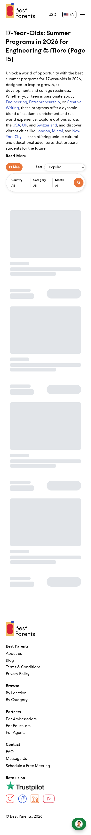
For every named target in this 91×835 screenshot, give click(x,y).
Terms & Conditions (23, 667)
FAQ (10, 752)
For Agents (15, 733)
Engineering (16, 102)
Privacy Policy (18, 674)
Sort (39, 167)
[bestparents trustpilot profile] (45, 786)
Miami (57, 131)
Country (16, 180)
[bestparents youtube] (49, 799)
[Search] (78, 182)
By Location (16, 693)
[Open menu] (82, 14)
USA (16, 125)
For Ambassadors (21, 719)
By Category (17, 700)
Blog (10, 661)
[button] (19, 185)
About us (14, 654)
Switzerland (47, 125)
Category (39, 180)
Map (16, 167)
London (43, 131)
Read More (16, 156)
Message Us (16, 759)
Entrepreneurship (44, 102)
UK (24, 125)
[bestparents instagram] (10, 799)
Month (59, 180)
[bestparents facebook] (22, 799)
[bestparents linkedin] (35, 799)
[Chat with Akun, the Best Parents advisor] (79, 824)
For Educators (18, 726)
